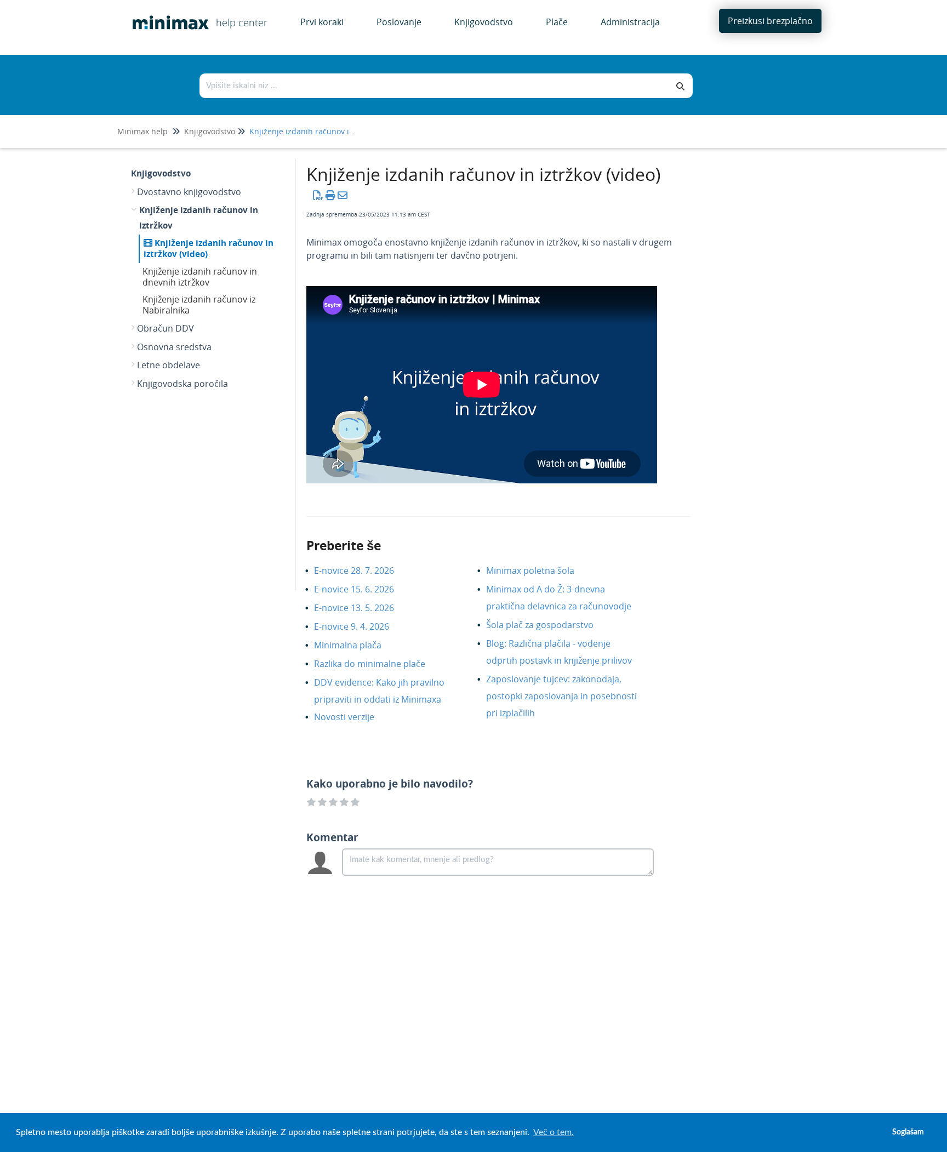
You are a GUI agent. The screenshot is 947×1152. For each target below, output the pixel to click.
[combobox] (434, 85)
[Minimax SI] (166, 14)
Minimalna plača (355, 645)
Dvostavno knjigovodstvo (189, 192)
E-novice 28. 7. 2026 (362, 570)
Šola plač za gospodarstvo (548, 625)
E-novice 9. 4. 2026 (359, 626)
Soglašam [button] (908, 1132)
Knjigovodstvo (209, 131)
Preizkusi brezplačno (770, 21)
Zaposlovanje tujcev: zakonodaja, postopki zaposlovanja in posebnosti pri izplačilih (561, 696)
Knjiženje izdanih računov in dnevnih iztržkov (199, 276)
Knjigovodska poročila (182, 384)
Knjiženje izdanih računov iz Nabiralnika (198, 304)
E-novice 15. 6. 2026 (362, 589)
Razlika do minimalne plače (377, 664)
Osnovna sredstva (174, 347)
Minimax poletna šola (538, 570)
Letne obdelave (168, 365)
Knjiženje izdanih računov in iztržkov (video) (208, 248)
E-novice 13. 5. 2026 (362, 608)
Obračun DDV (165, 328)
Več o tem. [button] (553, 1132)
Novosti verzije (352, 717)
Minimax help (142, 131)
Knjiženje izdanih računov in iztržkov (316, 131)
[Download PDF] (318, 195)
